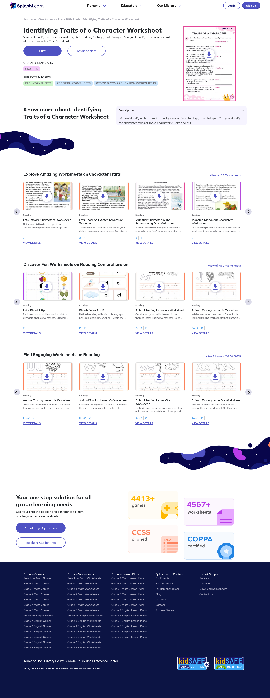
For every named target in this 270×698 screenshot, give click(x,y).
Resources (29, 19)
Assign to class (86, 50)
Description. (127, 110)
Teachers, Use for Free (41, 542)
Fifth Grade (73, 19)
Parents (94, 5)
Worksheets (47, 19)
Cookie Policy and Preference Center (92, 661)
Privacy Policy (54, 661)
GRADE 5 (31, 69)
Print (42, 50)
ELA (60, 19)
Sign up (251, 5)
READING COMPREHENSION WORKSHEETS (126, 83)
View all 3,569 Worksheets (223, 355)
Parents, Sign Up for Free (41, 528)
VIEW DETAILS (32, 242)
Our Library (166, 5)
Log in (232, 5)
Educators (129, 5)
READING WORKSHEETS (74, 83)
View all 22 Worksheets (225, 175)
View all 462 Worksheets (224, 265)
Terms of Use (33, 661)
